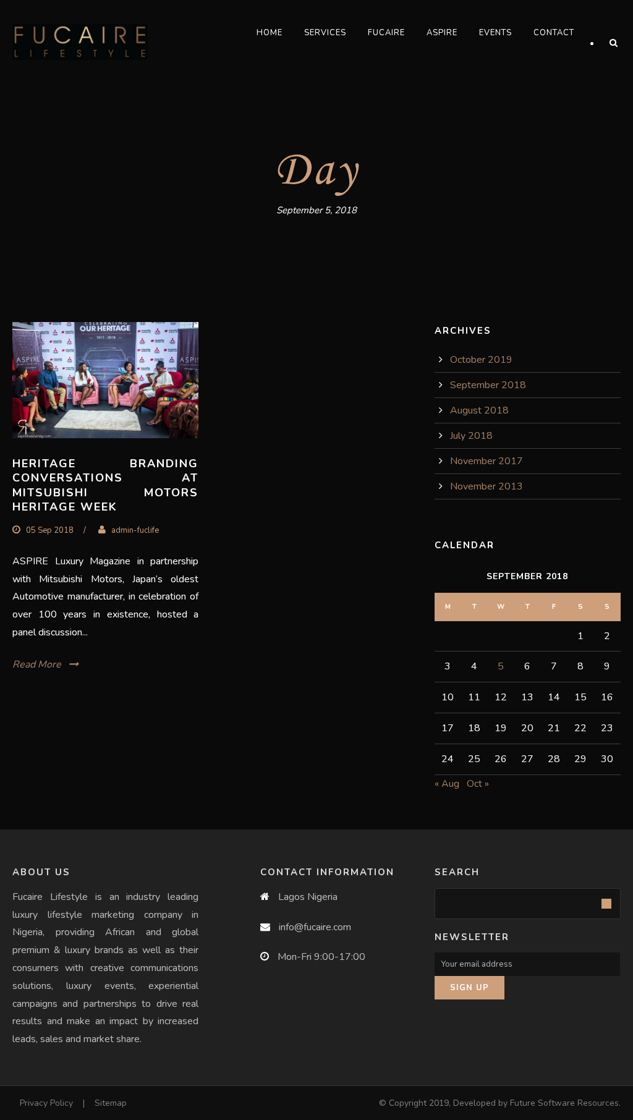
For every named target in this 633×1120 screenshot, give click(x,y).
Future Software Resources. (565, 1103)
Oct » (478, 784)
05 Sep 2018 (50, 530)
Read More (36, 664)
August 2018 (479, 410)
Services (325, 32)
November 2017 (486, 461)
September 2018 (488, 385)
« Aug (447, 784)
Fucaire (386, 32)
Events (495, 32)
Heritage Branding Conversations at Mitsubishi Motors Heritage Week (105, 485)
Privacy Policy (46, 1103)
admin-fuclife (135, 530)
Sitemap (111, 1103)
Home (270, 32)
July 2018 (471, 436)
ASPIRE (442, 32)
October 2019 (481, 360)
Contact (553, 32)
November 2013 (486, 486)
